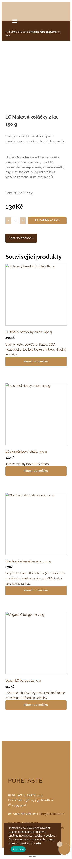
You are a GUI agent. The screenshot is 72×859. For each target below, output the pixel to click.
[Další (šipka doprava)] (34, 856)
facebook (15, 823)
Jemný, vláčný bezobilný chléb (27, 458)
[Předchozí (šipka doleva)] (30, 856)
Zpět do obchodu (21, 238)
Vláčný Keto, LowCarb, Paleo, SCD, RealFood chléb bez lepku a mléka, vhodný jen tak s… (35, 343)
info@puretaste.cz (51, 814)
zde (38, 843)
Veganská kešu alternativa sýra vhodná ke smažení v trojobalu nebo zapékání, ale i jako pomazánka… (35, 572)
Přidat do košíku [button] (36, 361)
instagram (31, 823)
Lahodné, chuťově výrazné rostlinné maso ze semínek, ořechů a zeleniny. (35, 689)
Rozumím (18, 849)
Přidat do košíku (47, 220)
